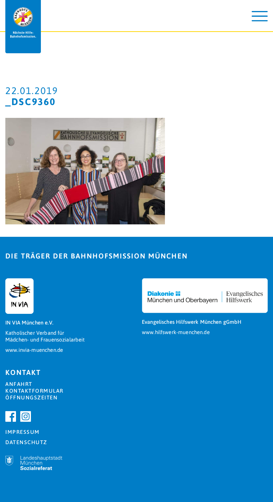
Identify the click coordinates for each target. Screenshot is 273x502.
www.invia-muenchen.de (34, 350)
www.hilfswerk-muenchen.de (176, 332)
